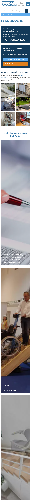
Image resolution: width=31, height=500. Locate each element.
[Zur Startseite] (9, 3)
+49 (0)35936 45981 (16, 39)
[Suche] (26, 11)
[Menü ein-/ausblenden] (28, 4)
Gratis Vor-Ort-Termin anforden (15, 64)
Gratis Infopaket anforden (15, 59)
